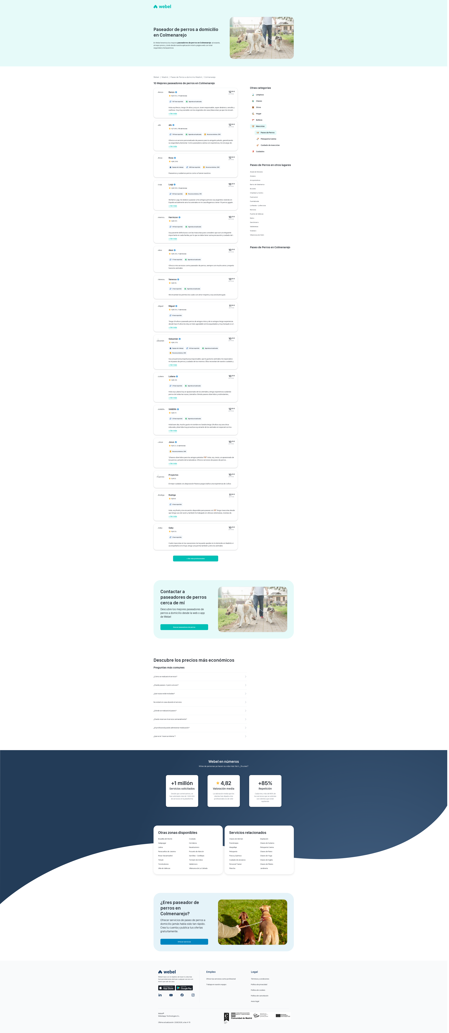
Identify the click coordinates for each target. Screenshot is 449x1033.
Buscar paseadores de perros (184, 627)
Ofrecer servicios (184, 942)
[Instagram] (193, 995)
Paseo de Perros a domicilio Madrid (186, 77)
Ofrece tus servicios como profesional (221, 979)
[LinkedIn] (160, 995)
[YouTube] (171, 995)
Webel (156, 77)
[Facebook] (182, 995)
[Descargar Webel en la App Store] (166, 987)
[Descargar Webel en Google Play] (184, 987)
